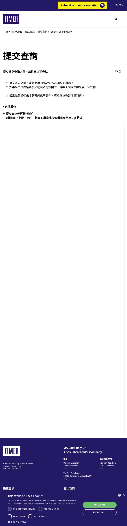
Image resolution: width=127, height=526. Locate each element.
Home (18, 31)
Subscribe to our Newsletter (79, 5)
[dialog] (63, 508)
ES (120, 71)
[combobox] (119, 495)
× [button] (123, 495)
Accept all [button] (99, 504)
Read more (70, 503)
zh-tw (118, 5)
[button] (43, 522)
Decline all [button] (99, 512)
